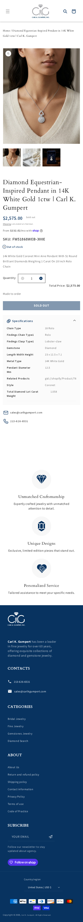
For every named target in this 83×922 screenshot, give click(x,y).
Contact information (20, 789)
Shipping (7, 224)
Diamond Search (18, 741)
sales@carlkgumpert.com (26, 412)
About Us (13, 767)
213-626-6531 (19, 421)
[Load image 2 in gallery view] (32, 157)
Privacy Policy (16, 796)
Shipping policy (17, 782)
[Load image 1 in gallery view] (12, 157)
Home (6, 30)
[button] (7, 11)
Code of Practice (18, 811)
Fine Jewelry (15, 726)
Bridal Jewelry (16, 719)
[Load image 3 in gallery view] (51, 157)
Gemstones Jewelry (20, 733)
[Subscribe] (50, 836)
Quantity (9, 278)
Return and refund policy (23, 774)
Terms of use (16, 804)
